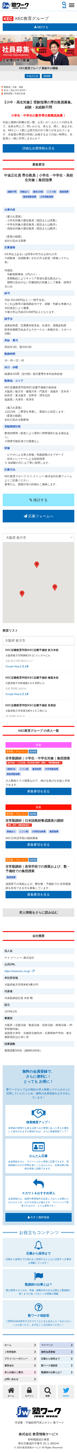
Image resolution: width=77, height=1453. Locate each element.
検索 (64, 7)
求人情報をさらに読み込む (38, 912)
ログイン (29, 1396)
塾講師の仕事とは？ (51, 1372)
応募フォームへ (40, 516)
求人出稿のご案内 (13, 1372)
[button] (22, 594)
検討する (40, 500)
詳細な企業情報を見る (38, 148)
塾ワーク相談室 (49, 1365)
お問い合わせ (11, 1379)
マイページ (47, 1345)
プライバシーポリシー (16, 1358)
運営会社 (9, 1365)
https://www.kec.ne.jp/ (17, 971)
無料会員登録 (48, 1351)
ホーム (7, 1345)
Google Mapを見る (16, 666)
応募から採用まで (50, 1358)
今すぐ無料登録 (39, 1217)
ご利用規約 (10, 1351)
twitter (66, 1396)
